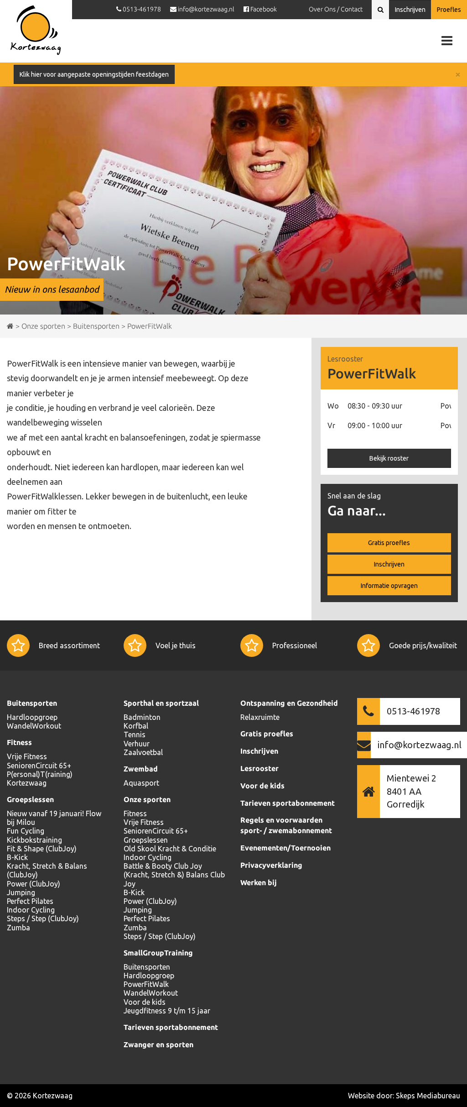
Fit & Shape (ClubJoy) (42, 849)
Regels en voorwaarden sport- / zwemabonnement (286, 825)
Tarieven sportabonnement (171, 1027)
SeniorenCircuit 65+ (39, 765)
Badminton (142, 717)
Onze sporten (147, 799)
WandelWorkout (34, 726)
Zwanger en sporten (158, 1044)
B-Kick (17, 857)
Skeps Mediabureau (428, 1095)
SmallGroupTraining (158, 953)
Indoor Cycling (31, 910)
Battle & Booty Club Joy (163, 866)
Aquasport (141, 783)
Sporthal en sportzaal (161, 703)
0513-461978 (413, 711)
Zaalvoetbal (143, 752)
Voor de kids (145, 1002)
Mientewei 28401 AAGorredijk (411, 791)
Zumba (18, 927)
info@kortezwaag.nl (420, 745)
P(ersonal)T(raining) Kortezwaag (40, 778)
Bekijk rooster (389, 458)
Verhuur (137, 744)
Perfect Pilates (30, 901)
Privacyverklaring (271, 865)
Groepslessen (30, 799)
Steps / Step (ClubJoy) (43, 918)
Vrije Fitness (27, 756)
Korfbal (136, 726)
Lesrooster (259, 768)
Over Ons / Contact (336, 9)
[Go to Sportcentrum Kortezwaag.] (10, 326)
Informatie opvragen (389, 585)
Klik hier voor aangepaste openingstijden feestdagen (94, 74)
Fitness (19, 742)
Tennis (134, 734)
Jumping (21, 892)
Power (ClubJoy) (33, 884)
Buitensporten (32, 703)
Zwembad (141, 769)
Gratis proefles (389, 542)
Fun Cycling (25, 831)
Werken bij (258, 882)
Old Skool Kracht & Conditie (170, 849)
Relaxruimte (260, 717)
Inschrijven (410, 9)
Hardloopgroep (32, 717)
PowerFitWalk (146, 984)
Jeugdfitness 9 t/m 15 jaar (167, 1011)
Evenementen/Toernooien (285, 848)
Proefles (449, 9)
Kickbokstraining (34, 840)
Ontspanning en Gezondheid (289, 703)
